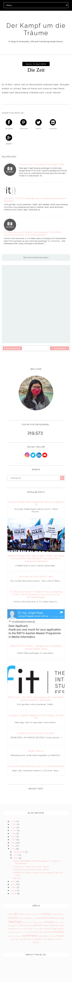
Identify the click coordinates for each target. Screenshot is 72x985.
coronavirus (57, 914)
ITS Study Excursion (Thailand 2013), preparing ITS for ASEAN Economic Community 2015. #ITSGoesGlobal (33, 233)
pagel (54, 929)
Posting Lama (60, 348)
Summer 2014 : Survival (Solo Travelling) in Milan (41, 164)
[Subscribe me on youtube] (44, 457)
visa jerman (25, 939)
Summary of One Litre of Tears (36, 576)
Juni (16, 855)
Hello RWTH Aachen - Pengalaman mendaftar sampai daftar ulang (36, 647)
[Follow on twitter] (33, 457)
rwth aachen (45, 932)
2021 (13, 827)
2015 (13, 843)
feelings (15, 922)
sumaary (18, 936)
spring (11, 936)
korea (61, 925)
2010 (14, 887)
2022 (14, 824)
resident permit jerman (19, 932)
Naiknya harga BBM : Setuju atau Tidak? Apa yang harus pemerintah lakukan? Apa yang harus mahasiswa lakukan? (36, 558)
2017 (13, 836)
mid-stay (28, 929)
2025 (14, 821)
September (19, 852)
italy (31, 925)
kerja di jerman (50, 925)
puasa (61, 929)
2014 (13, 845)
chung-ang (36, 914)
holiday (49, 921)
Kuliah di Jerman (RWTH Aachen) (36, 733)
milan (35, 929)
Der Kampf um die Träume (36, 29)
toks (54, 936)
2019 (13, 833)
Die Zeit (17, 878)
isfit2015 (23, 925)
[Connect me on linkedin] (39, 457)
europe (41, 917)
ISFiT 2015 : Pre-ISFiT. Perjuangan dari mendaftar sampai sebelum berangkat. (35, 199)
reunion (34, 932)
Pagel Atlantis (36, 751)
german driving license (34, 922)
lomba (11, 929)
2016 (13, 839)
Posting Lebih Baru (12, 348)
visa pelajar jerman (52, 939)
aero (11, 914)
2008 (14, 893)
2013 (13, 848)
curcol (13, 917)
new (41, 929)
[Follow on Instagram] (27, 457)
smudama (58, 931)
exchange (59, 918)
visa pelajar (36, 939)
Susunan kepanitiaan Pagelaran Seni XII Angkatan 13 (36, 503)
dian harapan (26, 918)
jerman (38, 925)
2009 (14, 890)
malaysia (19, 929)
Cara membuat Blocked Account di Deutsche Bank (36, 766)
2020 (14, 830)
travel (60, 935)
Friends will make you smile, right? (31, 866)
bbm (28, 914)
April (16, 858)
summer (43, 936)
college (46, 913)
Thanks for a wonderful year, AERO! (31, 869)
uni (12, 939)
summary (30, 935)
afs (15, 913)
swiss (50, 936)
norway (47, 928)
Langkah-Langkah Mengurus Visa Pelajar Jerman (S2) (36, 716)
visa (16, 939)
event (50, 917)
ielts (57, 922)
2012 (13, 881)
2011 (13, 884)
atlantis (22, 914)
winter (36, 942)
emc (35, 918)
